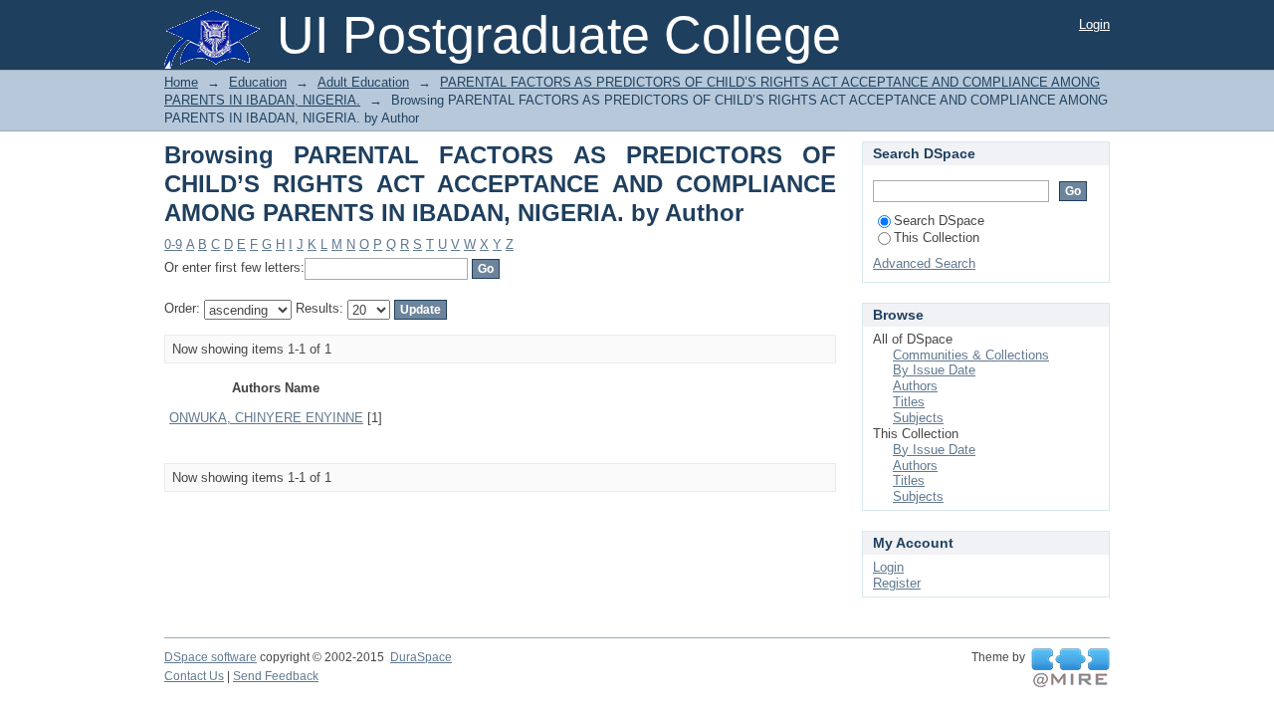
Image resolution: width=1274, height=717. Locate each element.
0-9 (173, 244)
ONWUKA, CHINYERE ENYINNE (266, 417)
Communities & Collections (971, 355)
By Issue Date (934, 369)
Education (258, 82)
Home (181, 82)
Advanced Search (924, 263)
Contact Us (194, 676)
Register (897, 583)
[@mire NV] (1070, 668)
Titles (909, 401)
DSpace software (210, 657)
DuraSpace (421, 657)
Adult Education (363, 82)
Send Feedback (275, 676)
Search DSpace (939, 220)
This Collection (936, 237)
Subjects (918, 417)
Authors (915, 385)
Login (1094, 24)
